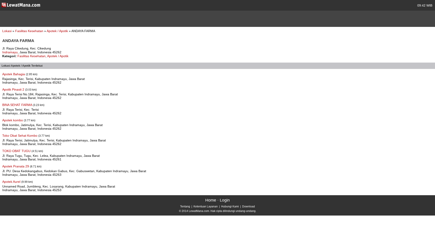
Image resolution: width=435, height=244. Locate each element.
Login (225, 200)
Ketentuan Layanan (205, 206)
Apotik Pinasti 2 (13, 89)
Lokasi (7, 31)
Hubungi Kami (230, 206)
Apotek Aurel (11, 181)
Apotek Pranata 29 (16, 166)
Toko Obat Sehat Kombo (20, 135)
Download (248, 206)
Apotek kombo (13, 120)
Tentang (185, 206)
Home (210, 200)
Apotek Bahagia (14, 74)
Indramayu (10, 52)
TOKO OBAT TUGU (16, 151)
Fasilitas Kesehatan (29, 31)
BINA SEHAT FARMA (17, 105)
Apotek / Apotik (58, 31)
